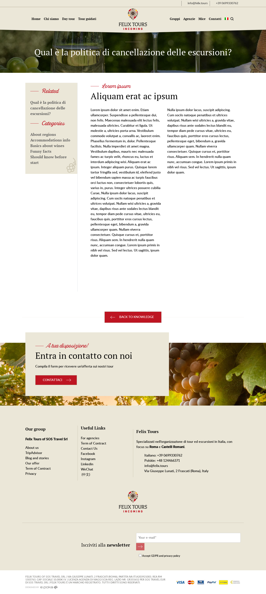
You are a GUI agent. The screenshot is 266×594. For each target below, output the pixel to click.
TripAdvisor (33, 453)
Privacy (30, 473)
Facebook (88, 453)
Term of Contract (38, 468)
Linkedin (87, 464)
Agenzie (189, 19)
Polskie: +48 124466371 (162, 460)
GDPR (154, 556)
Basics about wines (47, 145)
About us (32, 447)
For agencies (90, 438)
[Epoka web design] (48, 587)
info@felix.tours (156, 466)
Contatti (215, 19)
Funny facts (40, 151)
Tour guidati (87, 19)
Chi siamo (51, 19)
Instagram (88, 459)
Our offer (32, 463)
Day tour (68, 19)
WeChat (87, 469)
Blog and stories (37, 458)
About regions (43, 134)
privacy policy (172, 556)
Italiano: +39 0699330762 (163, 455)
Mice (202, 19)
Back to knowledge (136, 317)
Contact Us (89, 448)
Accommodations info (50, 140)
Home (36, 19)
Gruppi (175, 19)
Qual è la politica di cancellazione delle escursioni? (48, 108)
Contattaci (52, 380)
